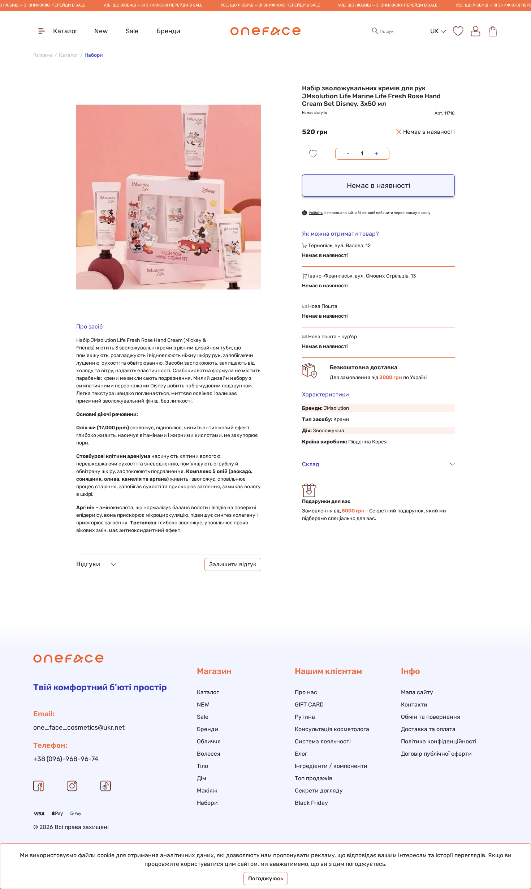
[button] (375, 31)
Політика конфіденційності (438, 741)
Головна (43, 55)
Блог (301, 753)
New (101, 31)
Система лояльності (323, 741)
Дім (201, 778)
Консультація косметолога (332, 729)
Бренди (168, 31)
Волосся (208, 753)
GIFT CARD (309, 704)
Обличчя (209, 741)
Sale (132, 31)
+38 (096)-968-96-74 (65, 759)
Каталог (68, 55)
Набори (207, 802)
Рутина (305, 716)
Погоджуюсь (265, 878)
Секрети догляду (319, 790)
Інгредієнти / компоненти (331, 766)
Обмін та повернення (430, 716)
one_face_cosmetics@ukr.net (79, 727)
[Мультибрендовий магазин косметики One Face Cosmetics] (265, 31)
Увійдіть (316, 213)
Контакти (414, 704)
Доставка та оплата (428, 729)
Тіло (202, 766)
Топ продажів (313, 778)
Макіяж (207, 790)
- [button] (347, 153)
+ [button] (376, 153)
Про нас (306, 692)
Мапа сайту (417, 692)
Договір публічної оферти (436, 753)
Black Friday (311, 802)
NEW (203, 704)
